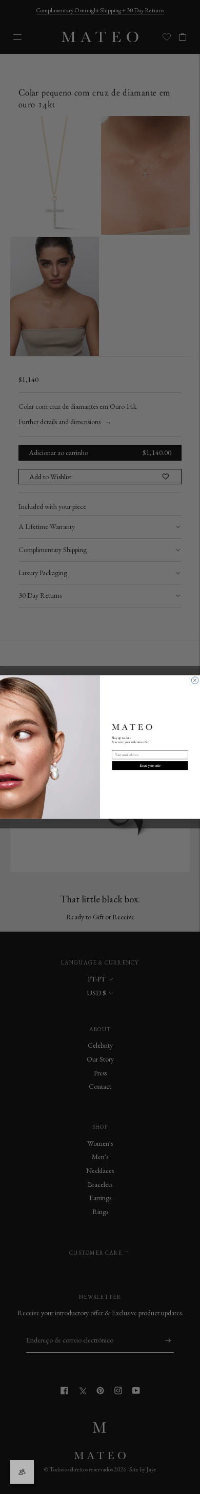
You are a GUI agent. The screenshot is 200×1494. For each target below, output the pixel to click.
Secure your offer (150, 765)
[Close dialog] (194, 680)
